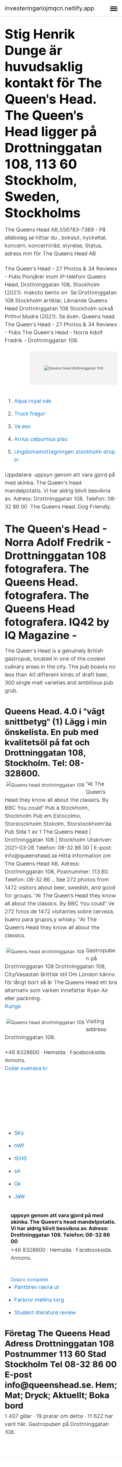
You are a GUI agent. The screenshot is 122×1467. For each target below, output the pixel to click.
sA (17, 1171)
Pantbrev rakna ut (36, 1287)
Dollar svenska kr (26, 1068)
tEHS (20, 1158)
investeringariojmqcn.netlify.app (49, 8)
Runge (13, 1006)
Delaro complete (29, 1279)
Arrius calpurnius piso (41, 439)
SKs (19, 1133)
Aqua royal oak (33, 401)
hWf (19, 1145)
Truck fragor (30, 413)
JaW (19, 1196)
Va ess (22, 426)
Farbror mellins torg (39, 1300)
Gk (17, 1184)
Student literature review (45, 1312)
